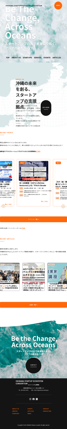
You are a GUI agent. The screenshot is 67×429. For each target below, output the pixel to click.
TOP (8, 57)
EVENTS (47, 57)
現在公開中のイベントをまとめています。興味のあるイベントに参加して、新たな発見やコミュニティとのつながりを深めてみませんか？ (31, 143)
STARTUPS (27, 57)
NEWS (29, 413)
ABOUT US (16, 57)
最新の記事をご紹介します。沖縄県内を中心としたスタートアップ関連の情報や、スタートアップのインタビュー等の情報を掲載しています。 (33, 251)
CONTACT (46, 409)
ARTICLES (57, 57)
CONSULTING (47, 411)
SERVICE (37, 57)
